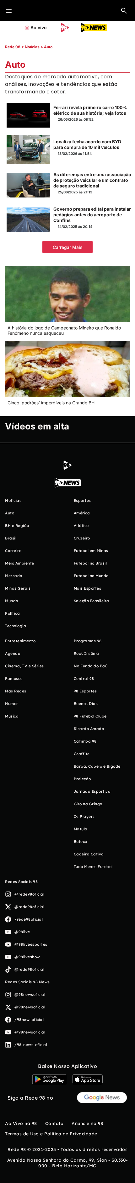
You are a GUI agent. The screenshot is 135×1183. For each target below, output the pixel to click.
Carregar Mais (68, 247)
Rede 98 (12, 47)
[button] (124, 10)
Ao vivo (38, 27)
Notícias (32, 47)
